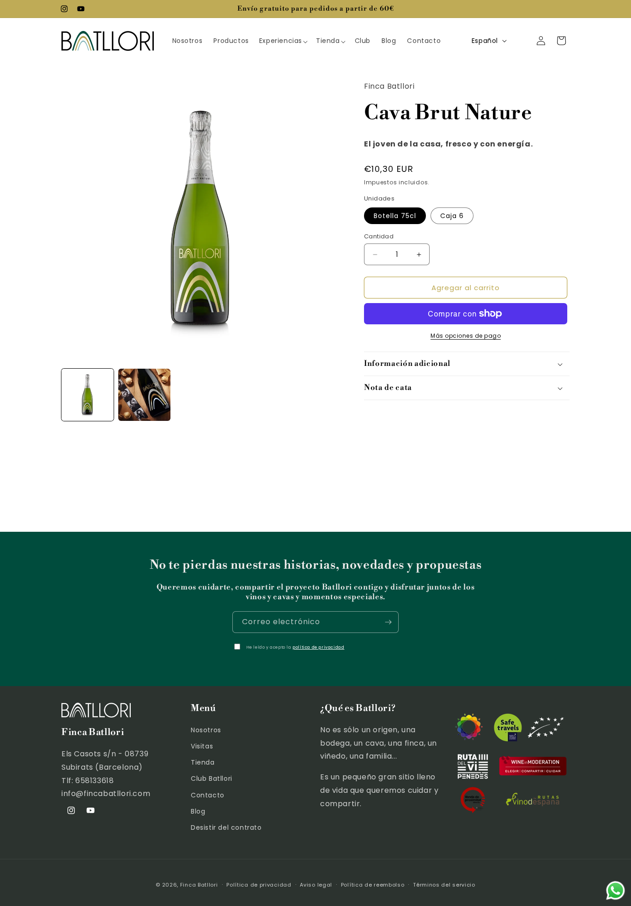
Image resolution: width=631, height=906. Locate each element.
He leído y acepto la (295, 647)
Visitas (202, 746)
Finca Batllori (199, 884)
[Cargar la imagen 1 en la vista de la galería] (87, 395)
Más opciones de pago (466, 336)
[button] (283, 40)
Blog (198, 811)
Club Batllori (211, 778)
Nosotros (206, 730)
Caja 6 (452, 215)
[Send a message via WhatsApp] (615, 890)
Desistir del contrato (226, 827)
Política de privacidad (258, 884)
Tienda (203, 762)
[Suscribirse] (388, 622)
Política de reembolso (373, 884)
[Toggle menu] (309, 40)
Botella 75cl (395, 215)
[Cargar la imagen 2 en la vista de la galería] (144, 395)
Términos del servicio (444, 884)
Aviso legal (316, 884)
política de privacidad (318, 647)
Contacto (207, 795)
